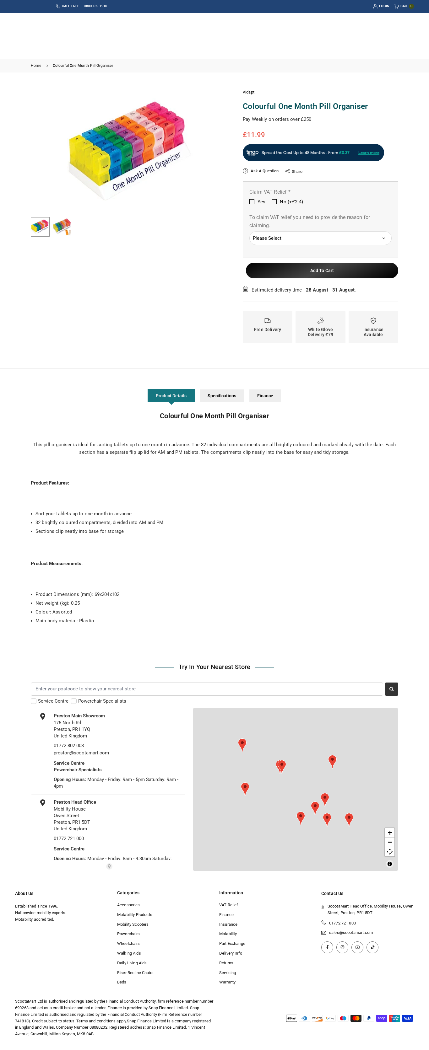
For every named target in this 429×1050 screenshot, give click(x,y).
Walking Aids (129, 953)
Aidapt (248, 92)
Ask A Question (264, 171)
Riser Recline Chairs (135, 972)
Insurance (228, 924)
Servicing (227, 972)
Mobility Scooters (133, 924)
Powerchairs (128, 933)
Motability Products (134, 914)
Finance (265, 395)
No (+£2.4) (291, 202)
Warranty (227, 982)
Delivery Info (230, 953)
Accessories (128, 905)
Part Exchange (232, 943)
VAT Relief (228, 905)
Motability (228, 933)
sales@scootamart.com (351, 932)
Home (36, 65)
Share (297, 171)
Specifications (222, 395)
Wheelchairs (128, 943)
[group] (130, 151)
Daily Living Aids (132, 963)
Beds (122, 982)
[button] (213, 150)
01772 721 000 (342, 923)
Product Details (171, 395)
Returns (226, 963)
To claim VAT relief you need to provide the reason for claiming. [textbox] (309, 221)
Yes (261, 202)
